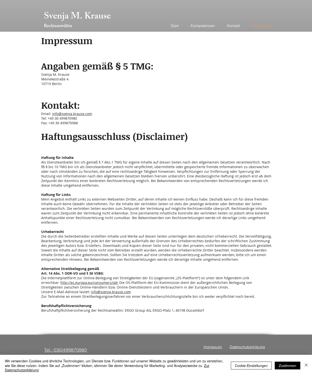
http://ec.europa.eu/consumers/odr (89, 282)
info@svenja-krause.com (72, 113)
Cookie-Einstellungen (251, 365)
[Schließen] (306, 365)
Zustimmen (287, 365)
